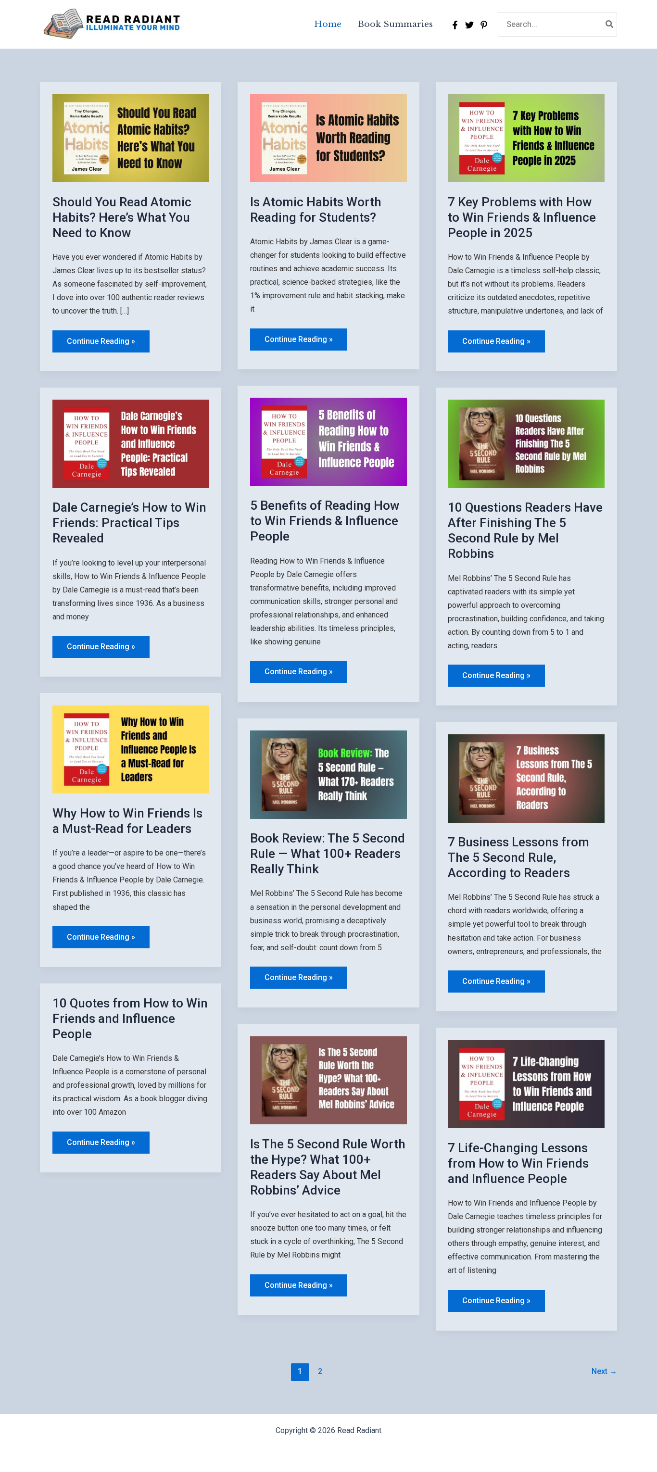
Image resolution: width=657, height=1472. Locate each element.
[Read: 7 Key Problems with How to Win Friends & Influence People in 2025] (526, 137)
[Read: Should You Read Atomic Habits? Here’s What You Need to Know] (130, 137)
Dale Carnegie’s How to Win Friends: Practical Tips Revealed (129, 522)
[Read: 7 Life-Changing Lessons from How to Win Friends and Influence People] (526, 1083)
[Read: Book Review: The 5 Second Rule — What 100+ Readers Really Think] (328, 774)
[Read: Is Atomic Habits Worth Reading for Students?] (328, 137)
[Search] (610, 24)
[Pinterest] (484, 25)
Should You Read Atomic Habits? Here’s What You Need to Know (121, 217)
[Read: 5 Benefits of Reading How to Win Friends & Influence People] (328, 441)
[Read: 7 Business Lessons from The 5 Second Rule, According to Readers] (526, 777)
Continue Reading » (100, 344)
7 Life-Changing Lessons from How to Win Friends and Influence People (518, 1163)
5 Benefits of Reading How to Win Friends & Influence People (324, 520)
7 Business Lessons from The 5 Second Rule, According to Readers (518, 857)
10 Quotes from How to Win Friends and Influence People (130, 1018)
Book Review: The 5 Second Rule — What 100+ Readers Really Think (327, 853)
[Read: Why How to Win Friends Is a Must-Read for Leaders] (130, 749)
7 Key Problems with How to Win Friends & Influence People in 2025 (522, 217)
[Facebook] (455, 25)
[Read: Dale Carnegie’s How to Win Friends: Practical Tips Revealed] (130, 443)
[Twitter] (469, 25)
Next (604, 1371)
